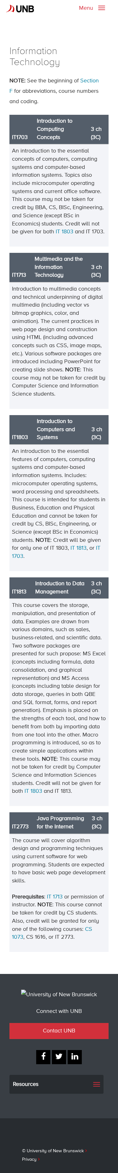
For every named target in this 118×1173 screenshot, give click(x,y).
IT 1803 (64, 232)
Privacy (29, 1159)
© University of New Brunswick (53, 1151)
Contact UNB (59, 1031)
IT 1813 (78, 548)
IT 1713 (55, 897)
